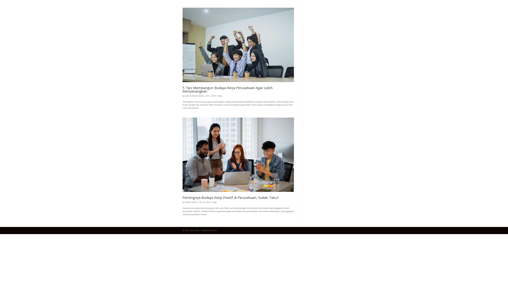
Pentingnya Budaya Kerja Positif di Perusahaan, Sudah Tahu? (231, 197)
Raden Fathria (191, 202)
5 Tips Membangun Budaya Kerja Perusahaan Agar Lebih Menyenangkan (228, 89)
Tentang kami (495, 7)
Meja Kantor (443, 7)
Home (420, 7)
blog (220, 96)
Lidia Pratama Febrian (194, 96)
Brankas (478, 7)
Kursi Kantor (462, 7)
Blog (430, 7)
